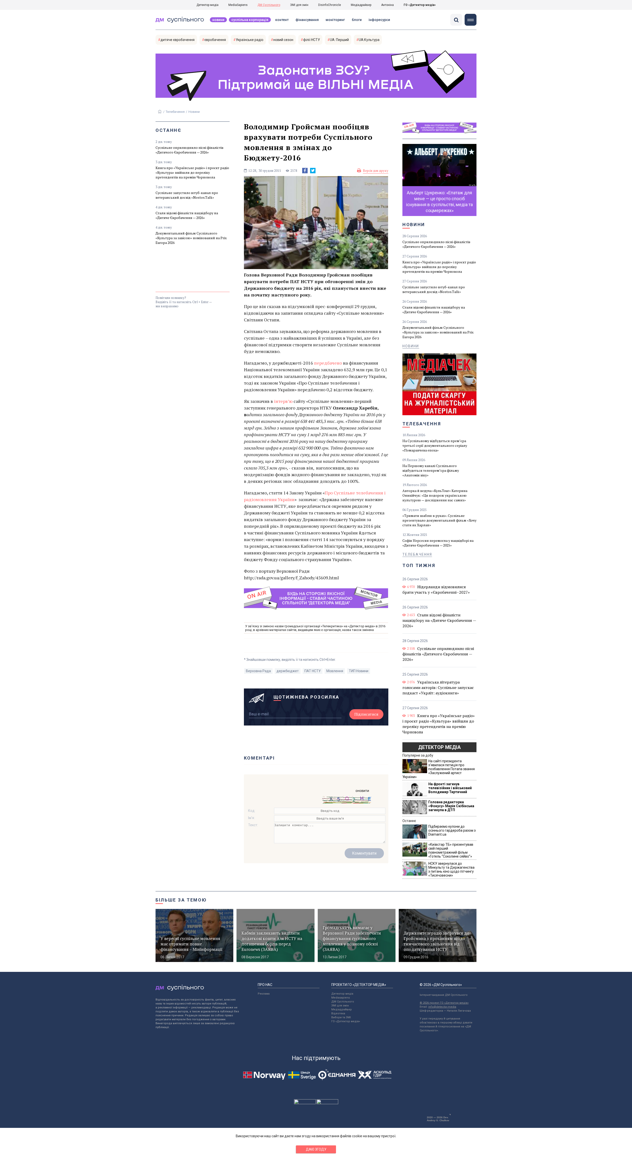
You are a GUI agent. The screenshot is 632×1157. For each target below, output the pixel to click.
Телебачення (175, 112)
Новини (218, 20)
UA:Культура (369, 40)
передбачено (328, 363)
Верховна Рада (258, 671)
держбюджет (287, 671)
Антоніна (387, 5)
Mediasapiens (340, 997)
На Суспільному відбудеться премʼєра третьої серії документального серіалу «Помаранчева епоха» (434, 445)
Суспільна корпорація (249, 20)
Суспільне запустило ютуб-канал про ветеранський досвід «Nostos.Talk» (187, 195)
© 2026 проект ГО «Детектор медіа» (444, 1002)
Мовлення (334, 671)
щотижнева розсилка (307, 697)
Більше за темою (181, 899)
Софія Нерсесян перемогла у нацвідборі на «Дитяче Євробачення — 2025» (438, 543)
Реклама (264, 993)
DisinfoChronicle (329, 5)
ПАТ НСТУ (312, 671)
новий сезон (283, 40)
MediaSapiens (238, 5)
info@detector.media (442, 1006)
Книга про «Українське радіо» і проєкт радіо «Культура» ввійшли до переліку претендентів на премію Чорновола (192, 172)
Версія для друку (375, 170)
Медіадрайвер (361, 5)
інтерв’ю (283, 401)
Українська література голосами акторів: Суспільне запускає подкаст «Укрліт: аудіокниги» (438, 687)
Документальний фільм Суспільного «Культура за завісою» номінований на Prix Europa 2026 (191, 238)
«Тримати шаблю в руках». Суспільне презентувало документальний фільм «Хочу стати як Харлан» (439, 520)
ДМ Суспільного (268, 5)
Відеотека (338, 1013)
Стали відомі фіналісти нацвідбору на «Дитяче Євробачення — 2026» (187, 215)
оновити (362, 791)
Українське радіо (249, 40)
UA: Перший (339, 40)
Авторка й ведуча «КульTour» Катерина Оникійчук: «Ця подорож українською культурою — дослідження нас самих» (434, 495)
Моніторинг (335, 20)
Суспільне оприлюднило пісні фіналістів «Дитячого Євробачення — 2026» (189, 150)
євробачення (215, 40)
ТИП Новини (358, 671)
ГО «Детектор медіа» (420, 5)
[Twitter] (313, 170)
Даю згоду (316, 1149)
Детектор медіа (207, 5)
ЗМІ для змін (299, 5)
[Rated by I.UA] (305, 1103)
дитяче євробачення (177, 40)
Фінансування (307, 20)
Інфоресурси (379, 20)
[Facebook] (305, 170)
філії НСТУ (311, 40)
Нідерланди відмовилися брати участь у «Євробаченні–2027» (436, 589)
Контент (282, 20)
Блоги (357, 20)
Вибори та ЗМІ (341, 1017)
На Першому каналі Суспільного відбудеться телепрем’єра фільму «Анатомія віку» (430, 470)
